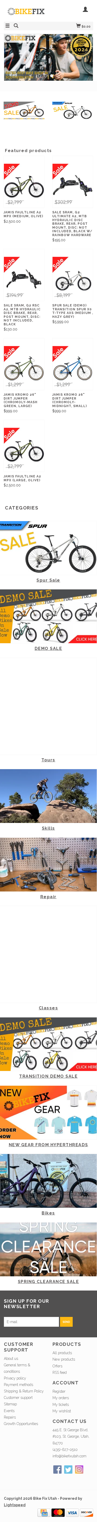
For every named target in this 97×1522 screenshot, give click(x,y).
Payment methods (18, 1385)
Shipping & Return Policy (24, 1391)
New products (64, 1359)
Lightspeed (15, 1505)
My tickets (61, 1405)
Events (9, 1411)
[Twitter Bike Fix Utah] (68, 1469)
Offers (57, 1366)
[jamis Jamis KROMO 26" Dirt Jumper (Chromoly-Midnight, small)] (73, 368)
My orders (61, 1398)
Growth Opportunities (21, 1424)
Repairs (10, 1417)
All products (62, 1353)
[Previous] (11, 52)
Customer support (18, 1398)
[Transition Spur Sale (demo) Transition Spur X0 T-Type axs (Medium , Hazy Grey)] (73, 279)
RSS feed (60, 1372)
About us (11, 1358)
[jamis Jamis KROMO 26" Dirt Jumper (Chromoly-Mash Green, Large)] (24, 368)
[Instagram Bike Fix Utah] (79, 1469)
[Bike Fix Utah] (26, 14)
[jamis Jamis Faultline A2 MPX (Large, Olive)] (24, 450)
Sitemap (10, 1404)
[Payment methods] (44, 1512)
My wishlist (62, 1411)
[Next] (85, 52)
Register (59, 1391)
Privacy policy (15, 1378)
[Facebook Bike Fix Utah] (57, 1469)
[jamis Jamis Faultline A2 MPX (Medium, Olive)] (24, 186)
